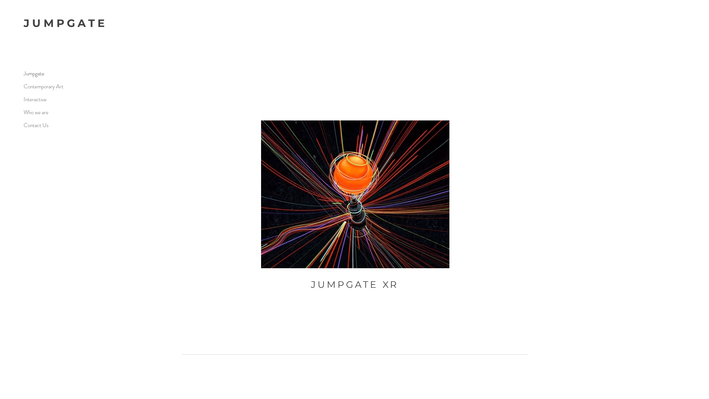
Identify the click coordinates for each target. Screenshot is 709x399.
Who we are (36, 112)
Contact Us (36, 125)
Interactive (35, 99)
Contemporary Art (44, 86)
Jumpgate (34, 73)
